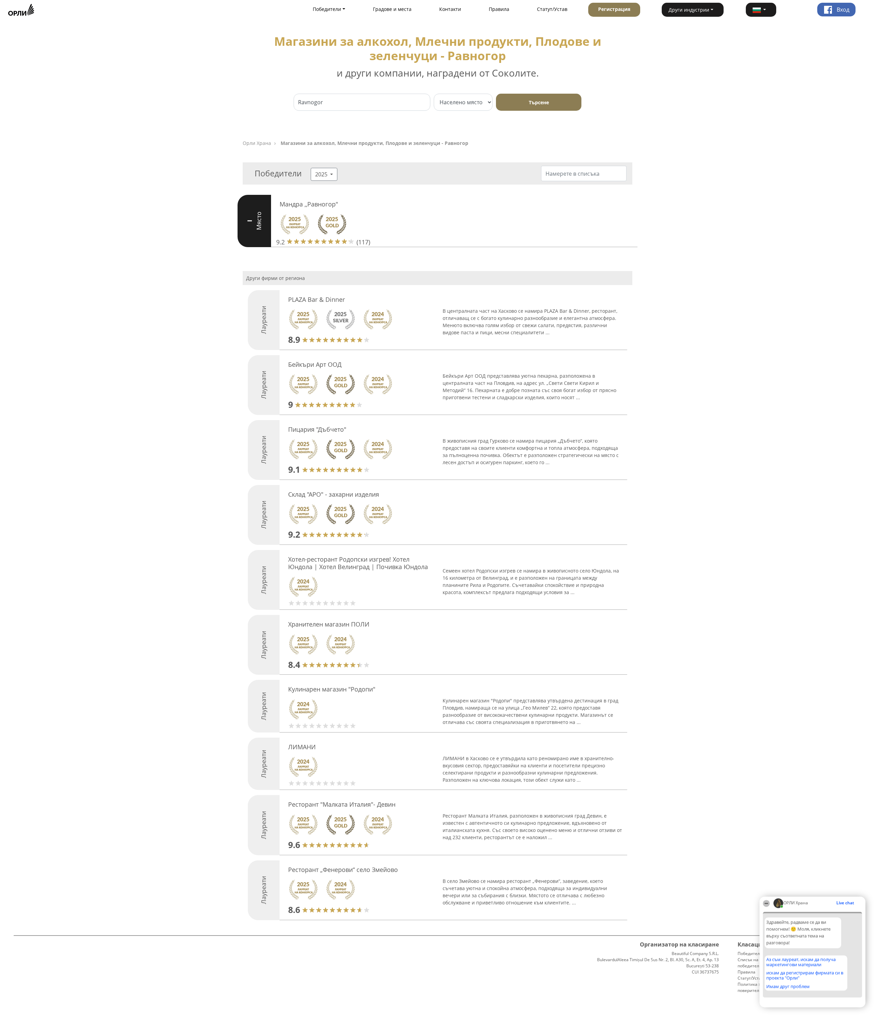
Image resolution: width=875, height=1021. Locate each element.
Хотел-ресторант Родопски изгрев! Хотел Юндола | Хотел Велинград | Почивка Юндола (358, 563)
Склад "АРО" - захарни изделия (333, 494)
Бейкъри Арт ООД (314, 364)
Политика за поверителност (753, 987)
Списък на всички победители (756, 963)
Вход (842, 9)
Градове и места (392, 9)
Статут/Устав (552, 9)
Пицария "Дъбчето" (317, 429)
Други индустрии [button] (689, 9)
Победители (750, 953)
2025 (322, 174)
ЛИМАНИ (302, 747)
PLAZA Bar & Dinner (316, 299)
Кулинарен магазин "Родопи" (331, 689)
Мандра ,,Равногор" (309, 204)
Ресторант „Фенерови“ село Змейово (343, 869)
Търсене (539, 102)
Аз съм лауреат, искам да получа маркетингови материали (801, 962)
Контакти (450, 9)
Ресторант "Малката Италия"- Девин (341, 804)
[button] (761, 10)
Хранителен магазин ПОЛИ (328, 624)
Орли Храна (257, 143)
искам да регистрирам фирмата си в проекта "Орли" (804, 975)
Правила (499, 9)
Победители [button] (327, 9)
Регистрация (614, 9)
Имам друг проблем (788, 986)
